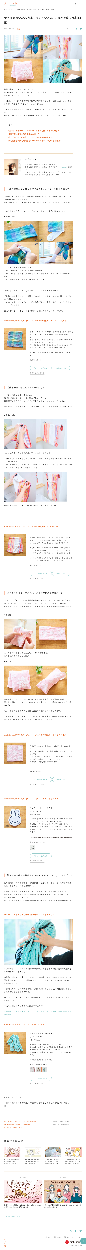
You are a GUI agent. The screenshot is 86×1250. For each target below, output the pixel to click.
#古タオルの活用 (30, 1121)
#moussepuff (27, 1124)
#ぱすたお (18, 1121)
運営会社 (67, 1237)
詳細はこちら (61, 368)
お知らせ (47, 1237)
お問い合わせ (57, 1237)
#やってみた (17, 1127)
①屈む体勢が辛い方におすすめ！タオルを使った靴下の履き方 (34, 131)
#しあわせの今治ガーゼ (12, 1124)
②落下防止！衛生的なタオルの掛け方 (24, 134)
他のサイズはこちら (37, 861)
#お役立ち (7, 1127)
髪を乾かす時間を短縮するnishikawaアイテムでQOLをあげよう (35, 141)
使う (12, 9)
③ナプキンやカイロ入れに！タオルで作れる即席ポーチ (31, 137)
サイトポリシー (77, 1237)
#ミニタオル (8, 1121)
